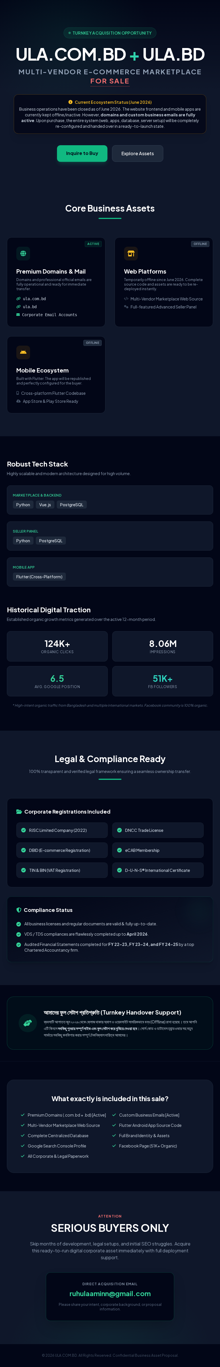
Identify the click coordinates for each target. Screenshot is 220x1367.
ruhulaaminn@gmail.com (110, 1293)
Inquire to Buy (82, 153)
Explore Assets (137, 153)
